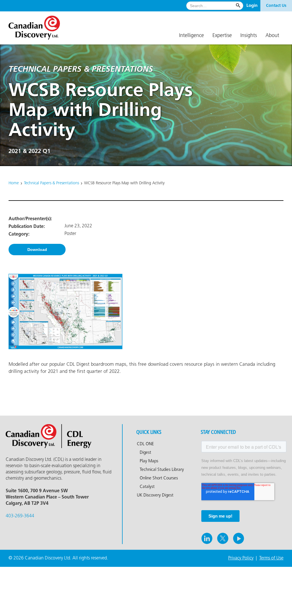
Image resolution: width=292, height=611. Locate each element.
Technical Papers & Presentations (51, 183)
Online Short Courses (159, 478)
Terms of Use (271, 558)
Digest (145, 453)
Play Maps (149, 461)
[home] (37, 25)
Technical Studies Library (162, 470)
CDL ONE (145, 444)
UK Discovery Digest (155, 495)
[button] (191, 35)
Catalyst (147, 487)
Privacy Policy (241, 558)
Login (251, 6)
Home (14, 183)
